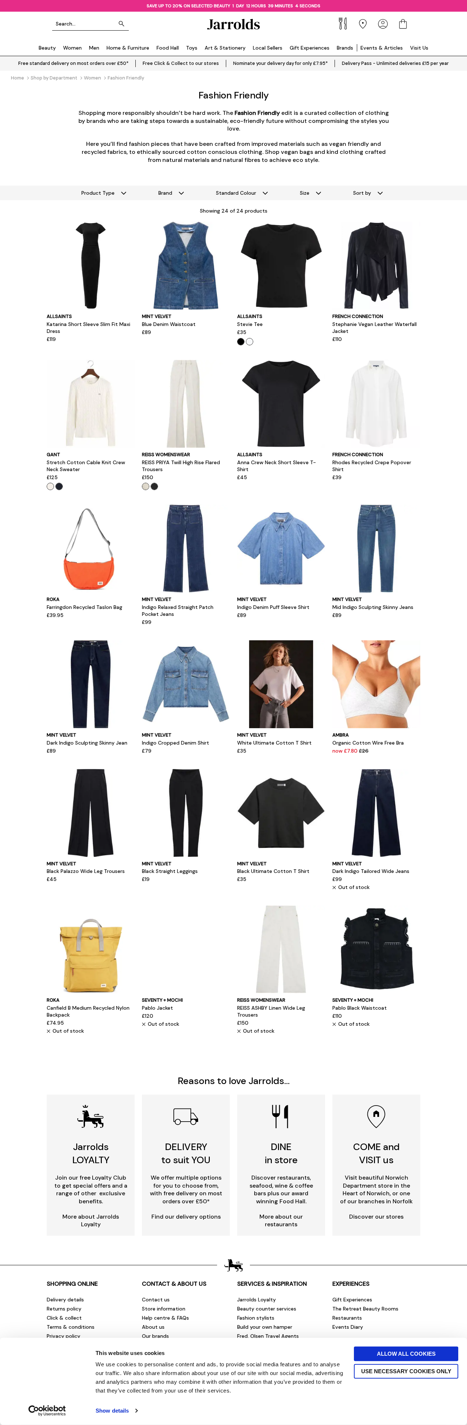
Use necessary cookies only (406, 1371)
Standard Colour (236, 193)
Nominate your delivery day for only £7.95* (280, 63)
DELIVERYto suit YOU (186, 1153)
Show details (112, 1410)
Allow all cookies (406, 1354)
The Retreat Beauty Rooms (365, 1308)
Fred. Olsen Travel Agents (268, 1336)
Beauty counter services (266, 1308)
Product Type (98, 193)
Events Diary (347, 1327)
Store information (163, 1308)
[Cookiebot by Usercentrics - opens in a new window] (47, 1410)
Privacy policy (63, 1336)
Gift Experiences (309, 47)
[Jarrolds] (233, 24)
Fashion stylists (255, 1318)
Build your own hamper (264, 1327)
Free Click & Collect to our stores (181, 63)
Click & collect (64, 1318)
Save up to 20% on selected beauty (188, 6)
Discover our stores (376, 1216)
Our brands (155, 1336)
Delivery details (65, 1299)
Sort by (362, 193)
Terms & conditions (70, 1327)
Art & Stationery (225, 47)
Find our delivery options (186, 1216)
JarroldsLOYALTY (90, 1153)
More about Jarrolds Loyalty (90, 1220)
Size (304, 193)
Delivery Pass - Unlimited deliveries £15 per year (395, 63)
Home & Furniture (128, 47)
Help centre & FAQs (165, 1318)
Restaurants (347, 1318)
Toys (191, 47)
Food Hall (168, 47)
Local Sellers (267, 47)
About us (153, 1327)
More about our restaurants (281, 1220)
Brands (345, 47)
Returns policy (64, 1308)
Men (94, 47)
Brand (165, 193)
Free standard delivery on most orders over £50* (73, 63)
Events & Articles (381, 47)
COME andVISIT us (376, 1153)
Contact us (156, 1299)
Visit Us (419, 47)
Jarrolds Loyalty (256, 1299)
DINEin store (281, 1153)
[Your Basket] (403, 24)
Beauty (47, 47)
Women (72, 47)
